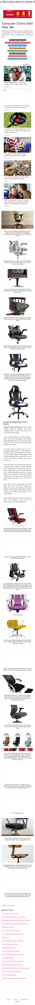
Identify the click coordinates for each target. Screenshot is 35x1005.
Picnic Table (5, 937)
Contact (15, 999)
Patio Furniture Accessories (10, 944)
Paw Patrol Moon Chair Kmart (10, 913)
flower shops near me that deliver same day (17, 43)
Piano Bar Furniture (7, 927)
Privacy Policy (24, 999)
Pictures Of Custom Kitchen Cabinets (12, 961)
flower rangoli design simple (17, 40)
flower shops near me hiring (17, 53)
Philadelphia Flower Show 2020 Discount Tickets (16, 920)
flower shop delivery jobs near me (17, 51)
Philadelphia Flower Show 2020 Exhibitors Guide (16, 968)
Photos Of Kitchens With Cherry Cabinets (13, 917)
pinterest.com (11, 905)
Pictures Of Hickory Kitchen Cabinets (12, 941)
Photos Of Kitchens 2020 (9, 975)
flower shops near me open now (17, 45)
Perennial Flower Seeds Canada (11, 971)
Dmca (8, 999)
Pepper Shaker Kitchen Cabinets (11, 930)
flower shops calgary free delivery (17, 59)
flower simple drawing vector (17, 48)
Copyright (17, 1001)
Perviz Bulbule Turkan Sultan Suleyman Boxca (15, 924)
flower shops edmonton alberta (17, 56)
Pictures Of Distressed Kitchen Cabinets (13, 954)
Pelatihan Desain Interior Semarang (12, 965)
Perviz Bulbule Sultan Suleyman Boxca (13, 934)
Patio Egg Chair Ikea (8, 958)
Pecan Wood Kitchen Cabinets (10, 951)
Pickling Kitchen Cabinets (9, 948)
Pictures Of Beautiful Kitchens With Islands (14, 978)
